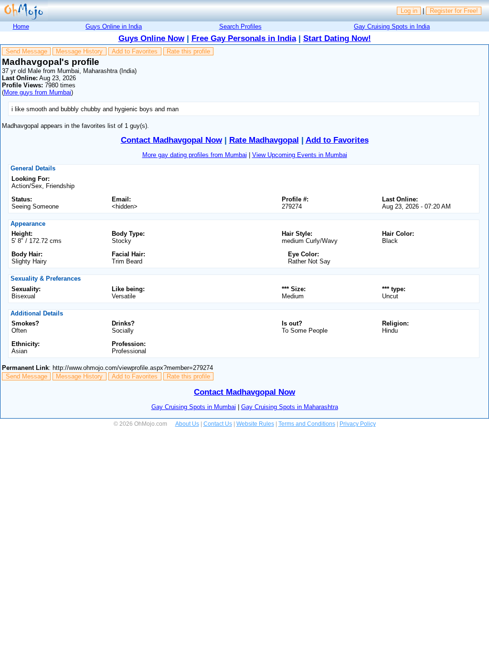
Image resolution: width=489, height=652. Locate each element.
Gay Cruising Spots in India (392, 26)
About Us (187, 424)
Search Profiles (240, 26)
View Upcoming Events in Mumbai (299, 154)
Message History (79, 51)
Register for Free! (454, 10)
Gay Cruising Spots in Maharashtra (289, 406)
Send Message (26, 51)
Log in (409, 10)
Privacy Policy (358, 424)
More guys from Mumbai (37, 92)
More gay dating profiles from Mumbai (194, 154)
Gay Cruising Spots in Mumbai (193, 406)
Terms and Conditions (306, 424)
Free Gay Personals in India (243, 38)
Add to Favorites (135, 51)
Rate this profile (188, 51)
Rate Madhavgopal (264, 140)
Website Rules (255, 424)
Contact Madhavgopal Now (171, 140)
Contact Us (217, 424)
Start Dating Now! (337, 38)
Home (21, 26)
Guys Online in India (113, 26)
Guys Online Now (151, 38)
